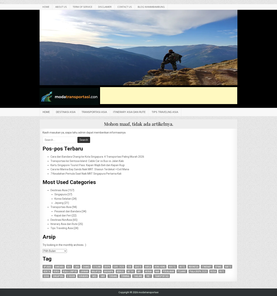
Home (46, 112)
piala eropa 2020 (198, 271)
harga (148, 266)
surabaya (83, 276)
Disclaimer (105, 6)
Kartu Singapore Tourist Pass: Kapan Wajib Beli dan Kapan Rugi (88, 165)
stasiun (71, 276)
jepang (218, 266)
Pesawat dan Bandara (67, 211)
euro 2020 (118, 266)
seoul (46, 276)
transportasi (161, 276)
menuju (120, 271)
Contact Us (124, 6)
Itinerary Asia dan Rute (129, 112)
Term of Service (82, 6)
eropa (107, 266)
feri (129, 266)
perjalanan (168, 271)
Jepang (59, 202)
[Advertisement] (168, 95)
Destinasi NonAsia (61, 219)
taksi (94, 276)
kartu (228, 266)
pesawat (182, 271)
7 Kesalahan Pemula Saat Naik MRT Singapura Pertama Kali (86, 173)
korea (56, 271)
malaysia (96, 271)
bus (69, 266)
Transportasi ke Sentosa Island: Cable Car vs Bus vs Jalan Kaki (87, 161)
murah (148, 271)
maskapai (108, 271)
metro (130, 271)
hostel (172, 266)
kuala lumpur (70, 271)
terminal (125, 276)
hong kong (160, 266)
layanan (84, 271)
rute (221, 271)
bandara (59, 266)
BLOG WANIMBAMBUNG (151, 6)
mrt (139, 271)
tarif (102, 276)
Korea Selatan (62, 198)
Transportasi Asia (94, 112)
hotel (182, 266)
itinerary (207, 266)
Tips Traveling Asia (165, 112)
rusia (213, 271)
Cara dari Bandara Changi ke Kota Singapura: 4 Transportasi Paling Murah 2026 (97, 156)
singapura (58, 276)
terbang (113, 276)
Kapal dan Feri (62, 215)
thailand (137, 276)
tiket (148, 276)
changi (86, 266)
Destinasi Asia (66, 112)
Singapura (60, 194)
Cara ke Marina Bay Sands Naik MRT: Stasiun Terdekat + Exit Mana (90, 169)
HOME (45, 6)
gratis (138, 266)
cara (76, 266)
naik (157, 271)
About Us (61, 6)
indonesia (193, 266)
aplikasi (48, 266)
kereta (47, 271)
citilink (97, 266)
